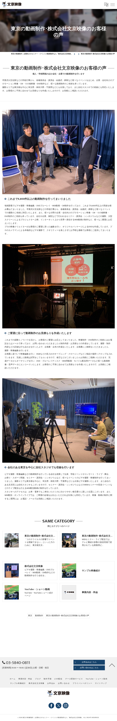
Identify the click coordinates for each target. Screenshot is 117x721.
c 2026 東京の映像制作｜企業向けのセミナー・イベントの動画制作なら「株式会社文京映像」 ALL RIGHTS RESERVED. (58, 717)
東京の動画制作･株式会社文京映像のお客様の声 (67, 615)
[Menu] (112, 4)
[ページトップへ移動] (112, 665)
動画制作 (39, 615)
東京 (30, 615)
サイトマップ (101, 683)
